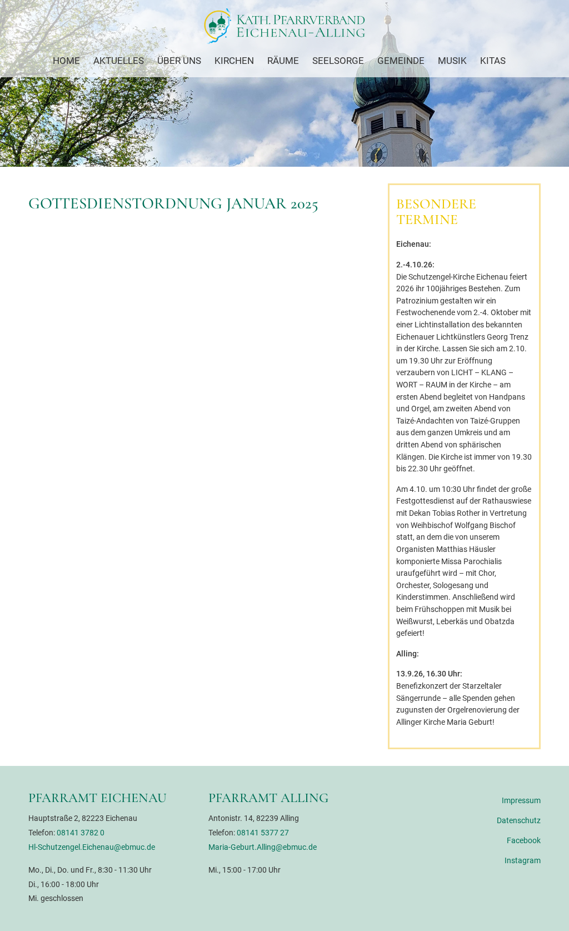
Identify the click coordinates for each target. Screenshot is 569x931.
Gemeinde (401, 60)
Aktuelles (118, 60)
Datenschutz (518, 820)
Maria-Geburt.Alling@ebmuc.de (262, 847)
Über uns (179, 60)
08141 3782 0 (80, 833)
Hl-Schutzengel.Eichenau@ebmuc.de (91, 847)
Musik (452, 60)
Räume (283, 60)
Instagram (522, 860)
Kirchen (234, 60)
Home (66, 60)
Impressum (521, 800)
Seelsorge (338, 60)
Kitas (493, 60)
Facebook (523, 840)
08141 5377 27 (263, 833)
